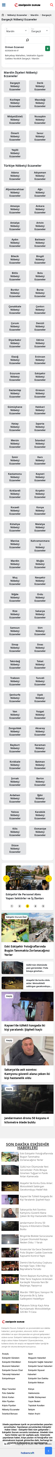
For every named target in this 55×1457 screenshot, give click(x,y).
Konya (40, 510)
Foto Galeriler (8, 1393)
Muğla (40, 564)
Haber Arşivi (34, 1413)
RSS (8, 1443)
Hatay (15, 427)
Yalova (15, 815)
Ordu (40, 597)
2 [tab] (19, 906)
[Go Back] (48, 1451)
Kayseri (40, 477)
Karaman (40, 748)
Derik (40, 86)
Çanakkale (15, 310)
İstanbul (40, 443)
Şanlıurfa (15, 698)
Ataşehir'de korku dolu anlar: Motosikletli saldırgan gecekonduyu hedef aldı (38, 983)
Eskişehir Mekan (36, 1382)
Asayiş (5, 1353)
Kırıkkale (15, 765)
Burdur (15, 293)
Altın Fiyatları (8, 1401)
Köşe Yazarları (9, 1389)
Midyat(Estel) (15, 120)
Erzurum (15, 377)
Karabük (40, 815)
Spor (30, 1353)
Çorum (15, 326)
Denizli (40, 326)
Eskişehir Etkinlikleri (11, 1362)
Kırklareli (15, 494)
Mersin (15, 443)
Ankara (40, 209)
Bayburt (15, 748)
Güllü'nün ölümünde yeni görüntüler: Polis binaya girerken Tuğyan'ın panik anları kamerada (37, 968)
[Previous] (6, 878)
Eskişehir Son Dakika (38, 1378)
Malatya (40, 527)
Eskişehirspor (8, 1378)
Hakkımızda (33, 1393)
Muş (15, 581)
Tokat (40, 664)
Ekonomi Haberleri (10, 1366)
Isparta (40, 427)
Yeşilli (15, 153)
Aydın (15, 243)
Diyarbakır (15, 343)
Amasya (15, 209)
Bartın (40, 782)
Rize (15, 614)
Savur (40, 136)
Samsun (15, 631)
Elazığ (15, 360)
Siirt (40, 631)
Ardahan (15, 798)
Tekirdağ (15, 664)
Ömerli (15, 136)
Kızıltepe (15, 103)
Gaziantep (15, 393)
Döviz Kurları (8, 1397)
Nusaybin (40, 120)
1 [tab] (11, 906)
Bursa (40, 293)
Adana (15, 176)
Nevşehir (40, 581)
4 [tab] (35, 906)
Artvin (40, 226)
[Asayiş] (27, 1006)
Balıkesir (40, 243)
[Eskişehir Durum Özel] (27, 927)
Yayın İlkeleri (34, 1401)
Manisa (15, 544)
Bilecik (15, 259)
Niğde (15, 597)
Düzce (15, 848)
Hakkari (40, 410)
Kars (40, 460)
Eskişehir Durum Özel (12, 1370)
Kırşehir (40, 494)
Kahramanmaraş (40, 545)
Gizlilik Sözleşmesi (37, 1397)
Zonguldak (15, 731)
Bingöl (40, 259)
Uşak (40, 698)
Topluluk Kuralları (36, 1405)
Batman (40, 765)
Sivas (40, 648)
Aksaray (40, 731)
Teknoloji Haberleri (11, 1374)
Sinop (15, 648)
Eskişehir (40, 377)
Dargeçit (45, 15)
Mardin (33, 15)
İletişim (31, 1409)
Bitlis (15, 276)
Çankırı (40, 310)
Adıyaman (40, 176)
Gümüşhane (15, 410)
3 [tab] (27, 906)
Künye (31, 1389)
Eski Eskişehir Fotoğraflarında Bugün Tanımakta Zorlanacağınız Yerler (27, 951)
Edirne (40, 343)
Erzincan (40, 360)
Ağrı (40, 192)
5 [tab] (43, 906)
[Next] (48, 878)
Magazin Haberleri (37, 1358)
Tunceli (40, 681)
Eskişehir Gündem (10, 1358)
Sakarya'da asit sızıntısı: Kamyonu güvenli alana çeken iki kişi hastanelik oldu (27, 1074)
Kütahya (15, 527)
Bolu (40, 276)
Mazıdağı (40, 103)
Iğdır (40, 798)
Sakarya (40, 614)
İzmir (15, 460)
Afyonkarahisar (15, 192)
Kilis (15, 832)
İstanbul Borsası (10, 1413)
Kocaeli (15, 510)
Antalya (15, 226)
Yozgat (40, 715)
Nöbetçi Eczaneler (16, 15)
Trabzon (15, 681)
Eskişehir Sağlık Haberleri (40, 1362)
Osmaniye (40, 832)
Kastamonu (15, 477)
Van (15, 715)
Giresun (40, 393)
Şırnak (15, 782)
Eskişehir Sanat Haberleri (40, 1366)
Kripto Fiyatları (9, 1405)
